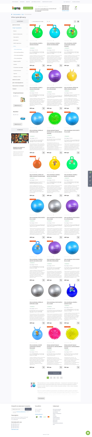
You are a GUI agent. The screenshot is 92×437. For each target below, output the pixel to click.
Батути (14, 30)
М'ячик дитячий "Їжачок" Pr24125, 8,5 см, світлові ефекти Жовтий (71, 346)
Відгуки (28, 1)
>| (61, 377)
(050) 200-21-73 (65, 6)
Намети (15, 64)
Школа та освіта (16, 79)
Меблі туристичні (17, 43)
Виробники (55, 421)
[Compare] (44, 30)
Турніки (15, 73)
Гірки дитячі (16, 37)
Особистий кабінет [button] (76, 1)
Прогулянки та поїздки (18, 85)
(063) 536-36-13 (65, 8)
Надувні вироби (17, 61)
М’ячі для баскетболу (18, 52)
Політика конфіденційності (21, 411)
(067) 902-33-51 (65, 9)
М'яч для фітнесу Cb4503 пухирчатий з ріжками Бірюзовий (36, 346)
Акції (54, 424)
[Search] (36, 6)
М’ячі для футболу (18, 58)
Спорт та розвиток (17, 14)
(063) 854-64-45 (65, 5)
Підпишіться (28, 409)
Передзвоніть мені (14, 429)
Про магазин (15, 1)
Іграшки (14, 88)
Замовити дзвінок (65, 10)
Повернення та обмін (47, 1)
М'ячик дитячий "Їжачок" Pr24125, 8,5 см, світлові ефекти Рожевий (54, 346)
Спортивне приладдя (18, 67)
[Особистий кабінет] (90, 185)
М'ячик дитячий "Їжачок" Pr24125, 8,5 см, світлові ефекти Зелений (54, 132)
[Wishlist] (44, 28)
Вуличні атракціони (17, 34)
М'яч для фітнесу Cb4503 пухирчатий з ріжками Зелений (70, 45)
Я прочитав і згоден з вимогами (21, 412)
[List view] (75, 21)
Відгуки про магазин (57, 409)
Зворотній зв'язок (56, 418)
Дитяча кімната (16, 24)
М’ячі (23, 14)
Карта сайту (55, 420)
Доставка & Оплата (36, 1)
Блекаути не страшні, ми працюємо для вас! (19, 148)
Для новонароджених (18, 82)
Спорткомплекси (17, 70)
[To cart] (43, 65)
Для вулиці (15, 40)
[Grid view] (78, 21)
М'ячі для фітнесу (18, 49)
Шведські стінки (17, 76)
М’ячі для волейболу (18, 55)
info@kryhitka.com (39, 414)
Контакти (22, 1)
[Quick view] (44, 25)
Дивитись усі (18, 105)
